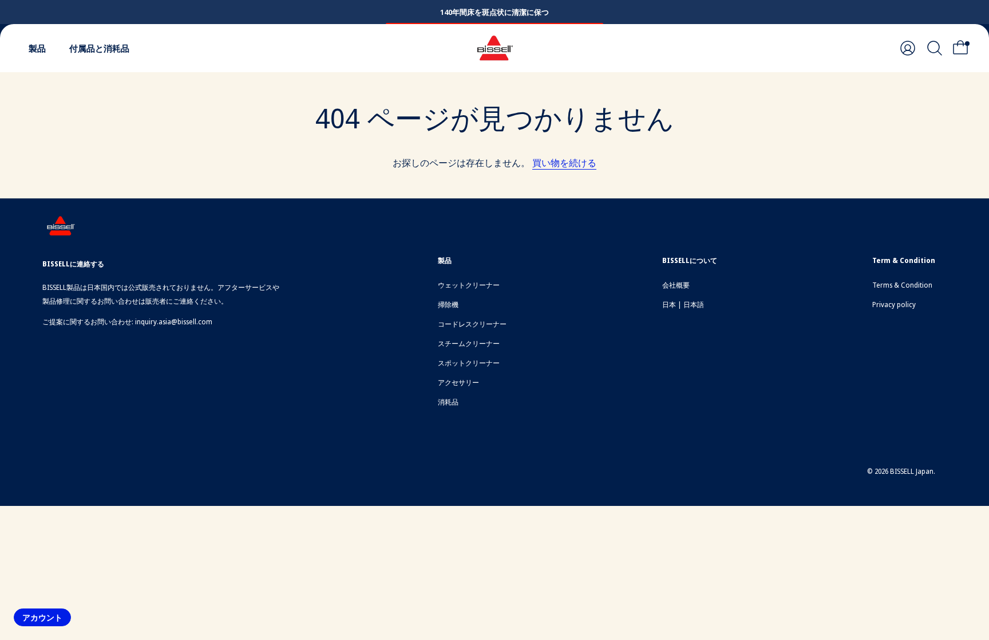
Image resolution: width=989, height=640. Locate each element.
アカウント (42, 617)
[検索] (934, 48)
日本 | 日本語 (683, 304)
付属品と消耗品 (99, 48)
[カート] (963, 48)
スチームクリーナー (469, 343)
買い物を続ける (564, 162)
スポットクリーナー (469, 363)
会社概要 (676, 285)
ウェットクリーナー (469, 285)
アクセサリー (458, 382)
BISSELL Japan (911, 471)
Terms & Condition (902, 285)
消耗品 (448, 402)
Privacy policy (894, 304)
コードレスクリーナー (472, 324)
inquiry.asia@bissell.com (173, 322)
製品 (37, 48)
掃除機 (448, 304)
